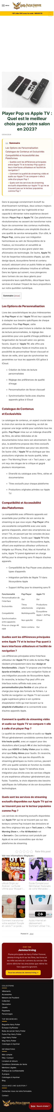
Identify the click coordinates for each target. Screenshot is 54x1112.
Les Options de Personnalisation (22, 148)
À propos (5, 1074)
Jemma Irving (27, 950)
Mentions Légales (9, 1067)
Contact (5, 1095)
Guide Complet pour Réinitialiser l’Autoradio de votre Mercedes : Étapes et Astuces (40, 886)
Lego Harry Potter (9, 1037)
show (17, 296)
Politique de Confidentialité (13, 1071)
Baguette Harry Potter (11, 1024)
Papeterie (6, 1011)
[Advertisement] (27, 44)
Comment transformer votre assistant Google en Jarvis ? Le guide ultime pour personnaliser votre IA (13, 923)
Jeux (31, 934)
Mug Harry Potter (9, 1041)
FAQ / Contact (7, 1058)
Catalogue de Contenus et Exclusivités (25, 151)
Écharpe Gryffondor (10, 1028)
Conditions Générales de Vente (14, 1064)
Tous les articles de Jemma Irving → (23, 972)
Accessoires (7, 994)
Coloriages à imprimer (11, 1044)
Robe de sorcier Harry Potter (13, 1031)
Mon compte (7, 1054)
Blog (4, 1080)
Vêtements (6, 991)
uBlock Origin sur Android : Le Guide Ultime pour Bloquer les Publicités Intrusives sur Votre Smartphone (13, 886)
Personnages (7, 1014)
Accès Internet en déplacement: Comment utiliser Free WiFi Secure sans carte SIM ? (40, 923)
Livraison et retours (10, 1061)
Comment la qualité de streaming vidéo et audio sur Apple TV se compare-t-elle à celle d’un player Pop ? (28, 176)
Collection (6, 1001)
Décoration (6, 1004)
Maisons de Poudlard (10, 998)
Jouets (4, 1007)
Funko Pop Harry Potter (11, 1034)
